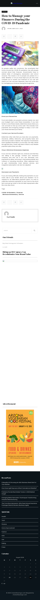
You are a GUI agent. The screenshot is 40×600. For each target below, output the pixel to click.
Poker (3, 547)
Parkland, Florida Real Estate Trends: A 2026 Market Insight (18, 493)
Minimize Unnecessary (10, 194)
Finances (19, 192)
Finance (4, 11)
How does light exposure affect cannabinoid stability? (19, 488)
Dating (4, 543)
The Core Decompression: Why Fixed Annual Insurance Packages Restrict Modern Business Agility (19, 504)
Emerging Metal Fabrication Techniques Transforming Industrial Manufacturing (19, 498)
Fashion (4, 532)
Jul (3, 583)
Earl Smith (12, 28)
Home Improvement (8, 528)
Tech (3, 520)
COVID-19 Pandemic (9, 192)
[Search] (34, 230)
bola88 (5, 247)
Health (4, 516)
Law (3, 539)
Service (21, 194)
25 (9, 577)
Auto (3, 536)
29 (30, 577)
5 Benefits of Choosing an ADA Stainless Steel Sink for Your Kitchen (19, 483)
